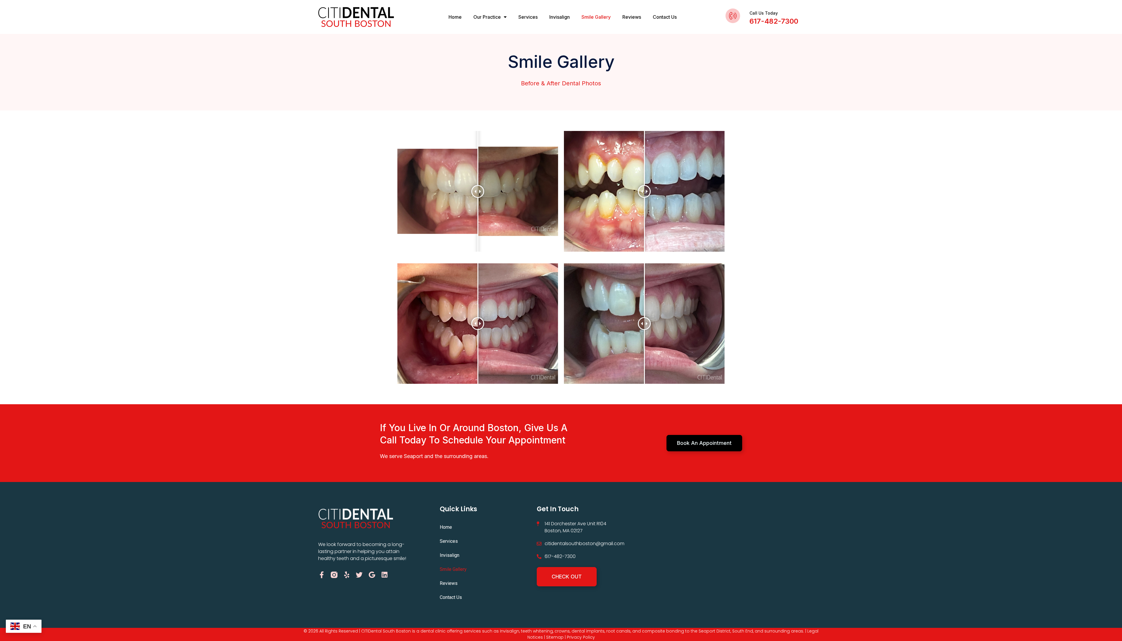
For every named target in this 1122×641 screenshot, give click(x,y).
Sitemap (555, 637)
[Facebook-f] (321, 574)
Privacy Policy (581, 637)
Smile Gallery (596, 17)
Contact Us (665, 17)
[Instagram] (334, 574)
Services (528, 17)
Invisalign (559, 17)
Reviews (631, 17)
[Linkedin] (384, 574)
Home (455, 17)
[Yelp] (346, 574)
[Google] (371, 574)
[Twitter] (359, 574)
